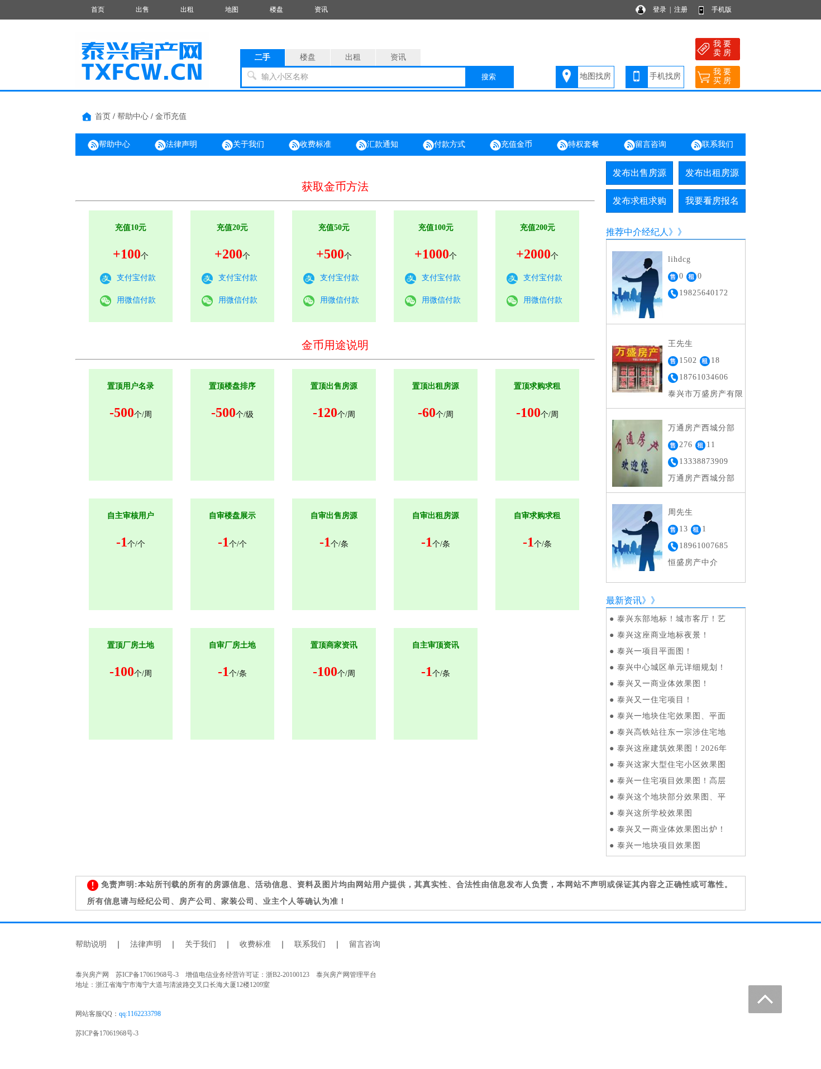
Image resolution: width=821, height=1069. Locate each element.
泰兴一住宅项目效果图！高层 (671, 780)
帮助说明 (91, 944)
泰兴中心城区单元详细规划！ (671, 667)
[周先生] (637, 537)
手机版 (722, 9)
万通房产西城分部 (701, 428)
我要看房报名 (712, 200)
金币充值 (171, 116)
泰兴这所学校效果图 (655, 813)
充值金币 (516, 144)
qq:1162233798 (140, 1014)
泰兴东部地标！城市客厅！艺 (671, 619)
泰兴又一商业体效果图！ (663, 683)
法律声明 (181, 144)
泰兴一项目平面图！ (655, 651)
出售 (142, 9)
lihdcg (679, 259)
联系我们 (717, 144)
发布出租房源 (712, 173)
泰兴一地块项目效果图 (659, 845)
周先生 (680, 512)
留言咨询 (650, 144)
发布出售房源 (639, 173)
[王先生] (637, 368)
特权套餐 (583, 144)
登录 (659, 9)
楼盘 (276, 9)
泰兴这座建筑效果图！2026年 (672, 748)
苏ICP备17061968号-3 (107, 1033)
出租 (187, 9)
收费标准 (315, 144)
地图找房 (595, 76)
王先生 (680, 343)
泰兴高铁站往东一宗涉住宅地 (671, 732)
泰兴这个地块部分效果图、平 (671, 797)
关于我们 (248, 144)
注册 (681, 9)
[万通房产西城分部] (637, 452)
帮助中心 (133, 116)
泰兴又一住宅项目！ (655, 700)
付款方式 (449, 144)
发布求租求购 (639, 200)
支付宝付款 (136, 278)
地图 (231, 9)
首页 (97, 9)
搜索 (488, 77)
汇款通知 (382, 144)
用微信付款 (136, 300)
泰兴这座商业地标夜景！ (663, 635)
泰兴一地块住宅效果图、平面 (671, 716)
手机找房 (665, 76)
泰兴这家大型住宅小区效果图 (671, 764)
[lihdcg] (637, 284)
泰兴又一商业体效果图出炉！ (671, 829)
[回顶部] (765, 999)
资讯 (321, 9)
